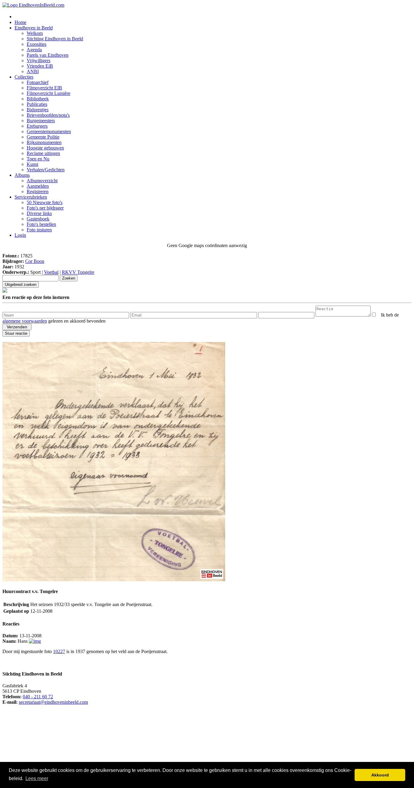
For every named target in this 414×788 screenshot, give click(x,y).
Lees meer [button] (36, 778)
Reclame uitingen (43, 153)
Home (20, 22)
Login (20, 235)
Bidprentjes (37, 109)
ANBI (33, 71)
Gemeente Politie (43, 136)
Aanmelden (38, 186)
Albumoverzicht (42, 180)
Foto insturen (39, 229)
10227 (59, 651)
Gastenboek (38, 218)
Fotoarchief (37, 82)
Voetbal (51, 272)
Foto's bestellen (41, 224)
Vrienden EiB (40, 66)
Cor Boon (34, 261)
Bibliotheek (38, 98)
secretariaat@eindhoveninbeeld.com (53, 702)
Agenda (34, 49)
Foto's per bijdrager (45, 207)
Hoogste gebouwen (45, 147)
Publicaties (37, 104)
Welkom (35, 33)
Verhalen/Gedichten (46, 169)
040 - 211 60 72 (38, 696)
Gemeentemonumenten (49, 131)
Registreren (37, 191)
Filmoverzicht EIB (44, 87)
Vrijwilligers (38, 60)
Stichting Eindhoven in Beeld (55, 38)
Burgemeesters (41, 120)
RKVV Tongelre (78, 272)
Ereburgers (37, 126)
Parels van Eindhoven (47, 55)
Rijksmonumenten (44, 142)
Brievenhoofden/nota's (48, 115)
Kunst (32, 164)
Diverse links (39, 213)
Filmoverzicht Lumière (48, 93)
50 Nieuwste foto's (44, 202)
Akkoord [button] (380, 775)
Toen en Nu (38, 158)
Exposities (36, 44)
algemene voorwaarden (24, 321)
